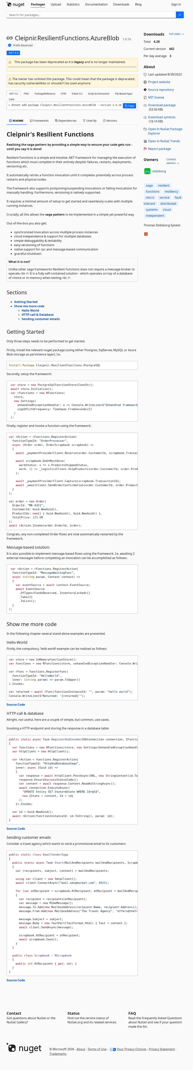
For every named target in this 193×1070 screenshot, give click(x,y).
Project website (159, 82)
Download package (162, 105)
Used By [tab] (91, 120)
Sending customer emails (41, 319)
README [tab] (18, 120)
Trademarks (58, 1054)
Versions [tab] (111, 120)
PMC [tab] (26, 93)
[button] (72, 62)
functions (152, 191)
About (81, 1049)
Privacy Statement (162, 1049)
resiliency (171, 191)
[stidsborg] (147, 171)
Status (73, 1013)
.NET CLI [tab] (13, 93)
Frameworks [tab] (41, 120)
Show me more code (29, 306)
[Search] (180, 14)
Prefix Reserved (23, 45)
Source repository (161, 90)
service (164, 197)
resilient (163, 185)
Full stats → (176, 34)
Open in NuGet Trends (164, 141)
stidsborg (159, 171)
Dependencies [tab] (67, 120)
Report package (159, 149)
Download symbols (161, 117)
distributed (168, 203)
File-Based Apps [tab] (123, 93)
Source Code (16, 704)
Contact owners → (172, 161)
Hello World (30, 310)
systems (152, 209)
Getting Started (26, 302)
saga (149, 185)
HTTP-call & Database (38, 315)
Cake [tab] (11, 99)
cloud (167, 209)
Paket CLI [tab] (77, 93)
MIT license (156, 97)
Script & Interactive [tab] (98, 93)
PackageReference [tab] (45, 93)
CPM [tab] (63, 93)
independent (155, 216)
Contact (14, 1013)
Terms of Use (97, 1049)
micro (150, 197)
